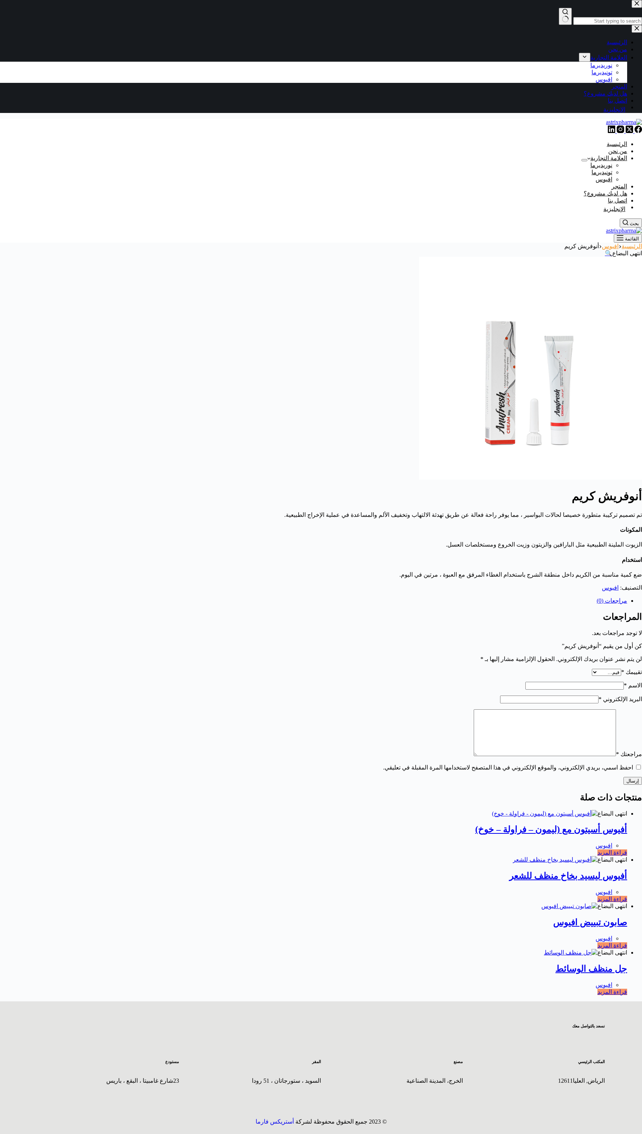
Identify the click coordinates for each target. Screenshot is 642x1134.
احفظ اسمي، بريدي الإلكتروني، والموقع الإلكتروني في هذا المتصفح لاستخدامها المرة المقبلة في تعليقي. (508, 767)
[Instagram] (619, 131)
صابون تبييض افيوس (590, 922)
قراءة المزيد (612, 852)
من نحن (617, 151)
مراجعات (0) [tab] (612, 600)
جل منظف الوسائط (591, 968)
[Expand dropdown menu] (584, 160)
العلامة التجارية (608, 158)
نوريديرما (601, 165)
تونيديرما (601, 172)
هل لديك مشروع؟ (605, 193)
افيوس (604, 179)
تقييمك (631, 672)
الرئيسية (617, 144)
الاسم (633, 685)
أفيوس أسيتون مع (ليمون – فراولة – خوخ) (551, 829)
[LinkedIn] (611, 131)
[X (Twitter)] (628, 131)
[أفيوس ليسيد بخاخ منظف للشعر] (555, 859)
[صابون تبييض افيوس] (569, 906)
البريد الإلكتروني (620, 699)
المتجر (619, 186)
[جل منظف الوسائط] (570, 952)
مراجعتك (629, 754)
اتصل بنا (617, 200)
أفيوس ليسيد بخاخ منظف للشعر (568, 876)
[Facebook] (637, 131)
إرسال (632, 781)
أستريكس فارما (275, 1121)
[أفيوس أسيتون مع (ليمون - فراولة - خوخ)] (544, 813)
